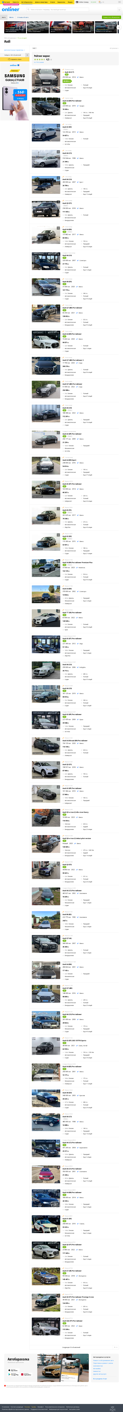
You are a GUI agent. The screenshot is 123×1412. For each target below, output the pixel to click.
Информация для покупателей (58, 1409)
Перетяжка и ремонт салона (103, 1363)
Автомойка (97, 1368)
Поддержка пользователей (39, 1409)
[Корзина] (119, 9)
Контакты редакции (17, 1407)
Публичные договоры (72, 1407)
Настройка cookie (74, 1409)
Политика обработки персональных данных (15, 1409)
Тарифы (33, 1407)
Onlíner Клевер (84, 2)
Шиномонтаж (98, 1366)
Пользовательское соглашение (55, 1407)
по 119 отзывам (39, 62)
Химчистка (96, 1371)
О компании (5, 1407)
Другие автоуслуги (99, 1374)
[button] (118, 27)
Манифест (41, 1407)
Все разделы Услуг (100, 1379)
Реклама (27, 1407)
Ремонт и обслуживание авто (103, 1360)
